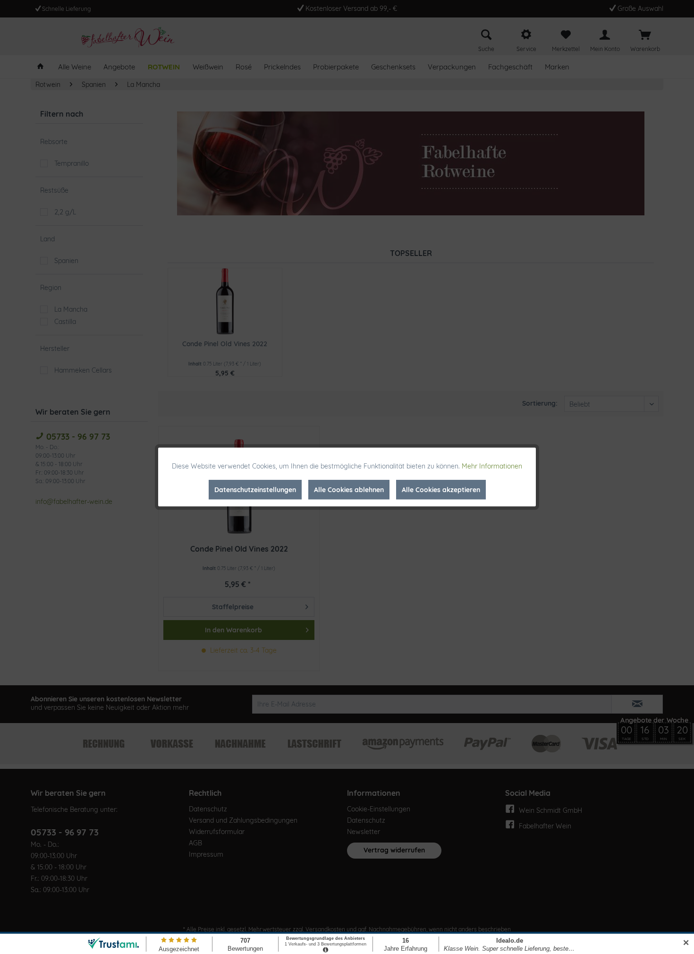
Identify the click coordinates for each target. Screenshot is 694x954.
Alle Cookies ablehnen (349, 490)
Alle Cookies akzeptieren (441, 490)
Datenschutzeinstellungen (255, 490)
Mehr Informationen (492, 466)
